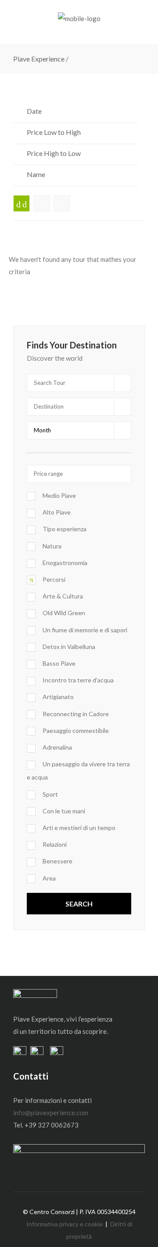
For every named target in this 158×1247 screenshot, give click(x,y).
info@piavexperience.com (50, 1112)
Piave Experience (39, 58)
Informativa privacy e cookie (64, 1224)
